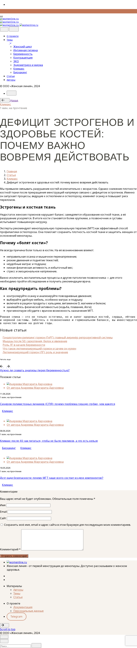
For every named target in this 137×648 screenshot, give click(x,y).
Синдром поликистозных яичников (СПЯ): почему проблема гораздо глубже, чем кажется (57, 404)
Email (3, 512)
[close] (4, 29)
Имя (3, 505)
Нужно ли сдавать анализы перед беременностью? (35, 370)
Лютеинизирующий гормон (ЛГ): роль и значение (35, 352)
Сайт (3, 518)
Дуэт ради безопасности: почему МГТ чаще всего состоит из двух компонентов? (51, 477)
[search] (36, 645)
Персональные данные (28, 611)
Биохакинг (9, 448)
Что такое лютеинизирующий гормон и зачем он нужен (39, 348)
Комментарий (10, 549)
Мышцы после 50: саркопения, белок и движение (35, 341)
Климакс (5, 104)
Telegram (16, 616)
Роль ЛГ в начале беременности (24, 345)
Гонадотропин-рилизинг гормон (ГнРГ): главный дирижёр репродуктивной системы (58, 337)
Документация (22, 607)
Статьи (18, 597)
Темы (16, 593)
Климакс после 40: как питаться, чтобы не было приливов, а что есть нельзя (49, 440)
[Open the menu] (1, 16)
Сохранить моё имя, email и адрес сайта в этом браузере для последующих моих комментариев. (67, 525)
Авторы (18, 590)
